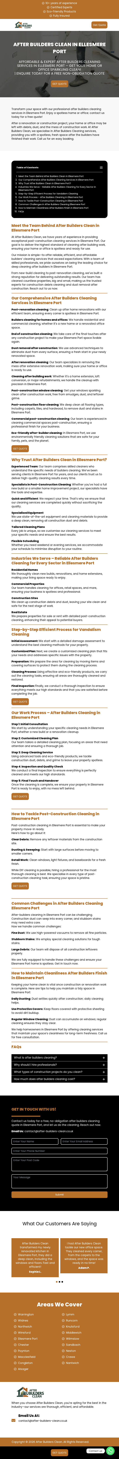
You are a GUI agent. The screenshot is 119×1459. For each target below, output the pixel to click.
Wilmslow (72, 1339)
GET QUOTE (59, 84)
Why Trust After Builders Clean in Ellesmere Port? (44, 183)
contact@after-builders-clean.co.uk (48, 1131)
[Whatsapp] (110, 1451)
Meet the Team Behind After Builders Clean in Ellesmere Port (51, 176)
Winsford (24, 1333)
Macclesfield (26, 1357)
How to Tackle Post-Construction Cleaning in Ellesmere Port (50, 200)
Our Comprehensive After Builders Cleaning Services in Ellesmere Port (56, 179)
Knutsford (72, 1326)
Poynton (23, 1351)
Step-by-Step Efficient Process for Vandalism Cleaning (48, 193)
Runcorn (71, 1320)
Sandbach (73, 1345)
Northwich (25, 1326)
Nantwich (72, 1363)
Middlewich (73, 1333)
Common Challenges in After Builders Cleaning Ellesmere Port (51, 204)
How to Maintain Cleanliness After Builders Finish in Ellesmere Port (53, 207)
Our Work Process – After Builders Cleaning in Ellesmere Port (50, 197)
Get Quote (99, 25)
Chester (23, 1345)
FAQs (21, 211)
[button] (56, 1282)
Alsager (23, 1369)
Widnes (23, 1320)
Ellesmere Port (27, 1339)
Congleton (25, 1363)
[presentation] (59, 1279)
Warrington (26, 1314)
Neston (71, 1351)
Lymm (70, 1314)
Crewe (70, 1357)
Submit (59, 1194)
